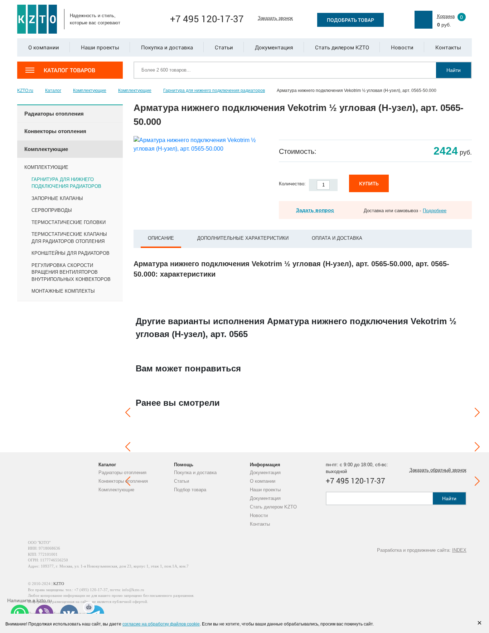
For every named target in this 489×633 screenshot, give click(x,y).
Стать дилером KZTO (273, 507)
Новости (259, 515)
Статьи (181, 481)
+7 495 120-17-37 (207, 19)
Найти (453, 70)
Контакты (260, 524)
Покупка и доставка (195, 472)
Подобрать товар (350, 19)
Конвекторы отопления (123, 481)
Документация (265, 472)
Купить (369, 183)
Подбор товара (190, 489)
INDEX (459, 550)
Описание (161, 238)
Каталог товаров (69, 70)
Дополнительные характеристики (243, 238)
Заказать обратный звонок (438, 470)
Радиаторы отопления (122, 472)
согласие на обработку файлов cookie (161, 624)
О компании (262, 481)
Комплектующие (116, 489)
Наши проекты (265, 489)
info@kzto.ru (133, 590)
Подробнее (434, 210)
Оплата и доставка (337, 238)
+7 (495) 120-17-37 (91, 590)
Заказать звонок (275, 18)
